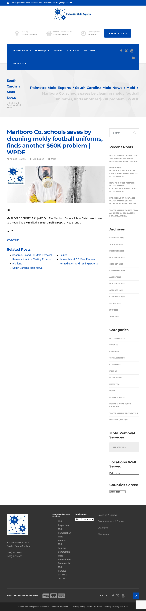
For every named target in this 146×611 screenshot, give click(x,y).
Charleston (103, 534)
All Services (119, 447)
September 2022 (117, 297)
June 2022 (114, 316)
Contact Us (73, 51)
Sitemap (107, 606)
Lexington (103, 527)
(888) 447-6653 (14, 556)
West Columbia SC (118, 420)
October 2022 (116, 290)
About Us (58, 51)
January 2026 (116, 244)
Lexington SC (116, 378)
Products (18, 63)
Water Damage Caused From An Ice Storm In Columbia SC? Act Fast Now (123, 213)
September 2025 (117, 270)
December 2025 (116, 251)
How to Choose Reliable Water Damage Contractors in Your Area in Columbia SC (123, 187)
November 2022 (116, 284)
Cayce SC (113, 345)
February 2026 (116, 238)
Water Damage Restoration (123, 413)
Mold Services (20, 51)
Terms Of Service (94, 606)
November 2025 (116, 257)
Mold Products (117, 397)
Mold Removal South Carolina (120, 405)
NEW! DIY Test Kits (118, 33)
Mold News (89, 51)
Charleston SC (117, 358)
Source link (13, 239)
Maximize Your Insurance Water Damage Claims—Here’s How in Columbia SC (123, 201)
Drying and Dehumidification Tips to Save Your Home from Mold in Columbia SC (123, 172)
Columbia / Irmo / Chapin (111, 521)
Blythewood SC (117, 338)
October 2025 (116, 264)
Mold (53, 159)
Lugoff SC (114, 384)
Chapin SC (114, 351)
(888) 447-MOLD (66, 2)
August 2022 (115, 303)
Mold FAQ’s (40, 51)
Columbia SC (115, 364)
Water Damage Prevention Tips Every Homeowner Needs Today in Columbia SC (123, 158)
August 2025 (115, 277)
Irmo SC (113, 371)
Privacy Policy (79, 606)
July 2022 (113, 310)
